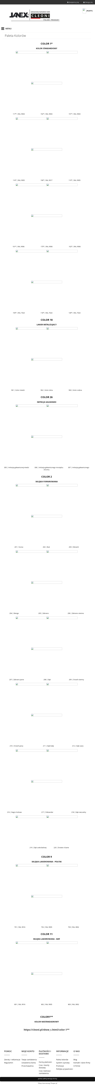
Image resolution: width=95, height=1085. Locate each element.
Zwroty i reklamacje (12, 1059)
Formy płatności (45, 1062)
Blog (75, 1059)
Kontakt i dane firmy (81, 1062)
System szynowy (63, 1062)
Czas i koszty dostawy (44, 1066)
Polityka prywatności (64, 1069)
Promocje (60, 1066)
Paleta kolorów (62, 1059)
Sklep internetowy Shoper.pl (47, 1083)
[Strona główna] (34, 15)
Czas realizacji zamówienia (45, 1072)
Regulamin (8, 1062)
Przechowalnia (28, 1066)
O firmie (76, 1066)
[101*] (47, 831)
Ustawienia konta (29, 1062)
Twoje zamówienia (29, 1059)
